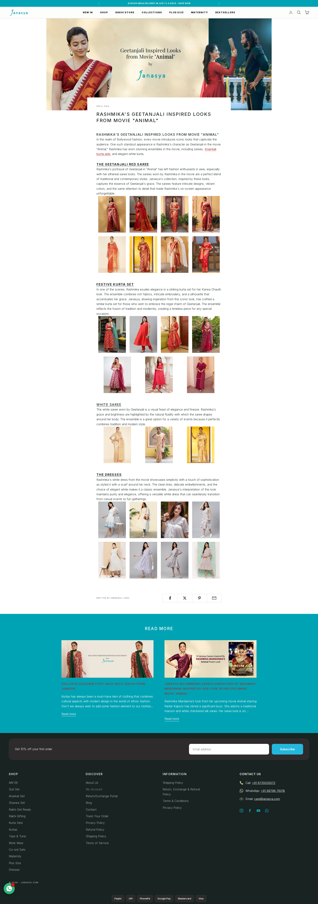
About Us (92, 782)
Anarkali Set (17, 796)
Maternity (15, 856)
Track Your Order (97, 816)
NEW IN (88, 12)
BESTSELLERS (225, 12)
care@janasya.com (267, 799)
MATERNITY (199, 12)
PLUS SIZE (176, 12)
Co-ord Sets (17, 849)
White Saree (108, 404)
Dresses (14, 869)
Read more (68, 714)
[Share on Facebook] (170, 598)
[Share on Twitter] (184, 598)
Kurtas (13, 829)
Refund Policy (95, 829)
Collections (152, 12)
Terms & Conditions (176, 801)
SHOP (104, 12)
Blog (89, 803)
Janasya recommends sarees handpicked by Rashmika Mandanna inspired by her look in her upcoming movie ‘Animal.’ (210, 688)
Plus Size (15, 863)
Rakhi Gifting (17, 816)
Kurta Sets (16, 823)
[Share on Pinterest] (199, 598)
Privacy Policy (95, 823)
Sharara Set (17, 803)
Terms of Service (97, 843)
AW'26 (13, 782)
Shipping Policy (96, 836)
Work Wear (16, 843)
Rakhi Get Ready (20, 809)
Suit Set (14, 789)
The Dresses (109, 475)
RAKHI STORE (124, 12)
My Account (94, 789)
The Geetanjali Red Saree (122, 164)
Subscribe (287, 749)
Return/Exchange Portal (102, 796)
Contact (91, 809)
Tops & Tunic (17, 836)
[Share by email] (214, 598)
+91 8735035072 (263, 783)
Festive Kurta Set (115, 284)
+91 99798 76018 (273, 791)
